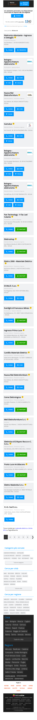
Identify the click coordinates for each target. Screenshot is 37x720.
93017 (19, 313)
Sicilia (16, 665)
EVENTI (18, 691)
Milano (25, 576)
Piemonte (15, 662)
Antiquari (20, 553)
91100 (16, 194)
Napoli (6, 579)
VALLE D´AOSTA (14, 613)
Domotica (6, 422)
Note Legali (15, 703)
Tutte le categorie (18, 562)
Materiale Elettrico (8, 288)
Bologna (11, 573)
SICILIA (6, 44)
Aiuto (24, 704)
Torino (24, 581)
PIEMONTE (13, 607)
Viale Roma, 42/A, (10, 512)
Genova (18, 576)
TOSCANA (12, 610)
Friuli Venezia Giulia (12, 656)
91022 (17, 512)
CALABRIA (21, 599)
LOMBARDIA (18, 605)
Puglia (23, 662)
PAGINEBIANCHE (16, 699)
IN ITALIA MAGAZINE (22, 676)
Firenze (12, 576)
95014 (20, 402)
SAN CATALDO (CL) (27, 313)
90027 (24, 490)
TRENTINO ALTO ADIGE (22, 610)
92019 (19, 268)
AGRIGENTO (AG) (23, 42)
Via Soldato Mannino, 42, (12, 335)
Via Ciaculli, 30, (9, 130)
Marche (25, 659)
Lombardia (16, 659)
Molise (7, 662)
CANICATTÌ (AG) (23, 101)
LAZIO (5, 605)
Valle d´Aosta (10, 672)
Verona (12, 584)
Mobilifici (7, 558)
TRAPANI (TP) (22, 194)
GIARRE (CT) (26, 402)
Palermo (19, 579)
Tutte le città (18, 588)
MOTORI (18, 685)
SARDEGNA (26, 607)
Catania (6, 576)
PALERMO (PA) (22, 130)
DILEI (28, 699)
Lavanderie (26, 555)
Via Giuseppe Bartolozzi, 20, (13, 161)
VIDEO (24, 685)
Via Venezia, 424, (9, 449)
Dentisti (18, 555)
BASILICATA (14, 599)
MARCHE (25, 605)
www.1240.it (21, 21)
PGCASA (9, 699)
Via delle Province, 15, (11, 402)
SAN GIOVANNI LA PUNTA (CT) (15, 336)
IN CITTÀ (15, 688)
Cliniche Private (9, 555)
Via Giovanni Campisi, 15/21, (13, 70)
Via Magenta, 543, (10, 291)
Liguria (7, 659)
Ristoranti (25, 558)
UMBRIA (6, 613)
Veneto (20, 672)
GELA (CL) (22, 449)
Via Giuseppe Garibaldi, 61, (13, 490)
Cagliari (24, 573)
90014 (20, 244)
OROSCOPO (7, 688)
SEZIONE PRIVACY (19, 678)
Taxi (31, 558)
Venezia (6, 584)
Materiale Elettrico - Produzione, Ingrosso (14, 98)
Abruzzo (8, 649)
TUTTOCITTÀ (24, 699)
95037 (22, 335)
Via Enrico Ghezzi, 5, (10, 268)
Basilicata (16, 649)
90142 (24, 161)
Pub (19, 558)
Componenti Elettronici (9, 40)
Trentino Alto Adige (12, 669)
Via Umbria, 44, (9, 101)
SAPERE (31, 685)
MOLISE (6, 607)
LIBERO (6, 697)
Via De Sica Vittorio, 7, (11, 424)
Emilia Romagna (21, 652)
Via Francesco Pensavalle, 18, (13, 222)
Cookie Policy (28, 703)
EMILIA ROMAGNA (9, 602)
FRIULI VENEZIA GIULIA (22, 602)
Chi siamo (8, 703)
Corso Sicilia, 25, (9, 469)
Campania (9, 652)
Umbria (24, 669)
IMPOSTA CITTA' (9, 678)
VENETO (23, 613)
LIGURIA (11, 605)
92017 (23, 358)
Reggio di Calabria (10, 581)
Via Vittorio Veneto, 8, (11, 244)
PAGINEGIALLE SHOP (27, 697)
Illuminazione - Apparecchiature (12, 67)
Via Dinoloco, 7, (9, 42)
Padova (12, 579)
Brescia (17, 573)
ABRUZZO (6, 599)
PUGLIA (19, 607)
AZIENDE (30, 688)
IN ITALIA (22, 688)
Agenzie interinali (10, 553)
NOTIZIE (6, 685)
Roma (19, 581)
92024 (16, 101)
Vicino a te (15, 30)
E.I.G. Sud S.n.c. (11, 507)
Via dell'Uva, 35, (9, 194)
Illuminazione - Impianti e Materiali (12, 219)
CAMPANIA (29, 599)
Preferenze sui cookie (16, 704)
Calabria (25, 649)
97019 (17, 291)
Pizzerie (14, 558)
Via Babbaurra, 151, (10, 313)
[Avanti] (32, 537)
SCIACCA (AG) (25, 268)
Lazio (24, 656)
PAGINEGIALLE (17, 697)
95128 (24, 222)
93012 (17, 449)
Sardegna (9, 665)
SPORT (12, 685)
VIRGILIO (11, 697)
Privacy (21, 703)
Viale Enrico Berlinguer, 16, (12, 358)
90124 (24, 70)
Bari (5, 573)
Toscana (23, 665)
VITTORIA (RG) (24, 291)
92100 (16, 42)
